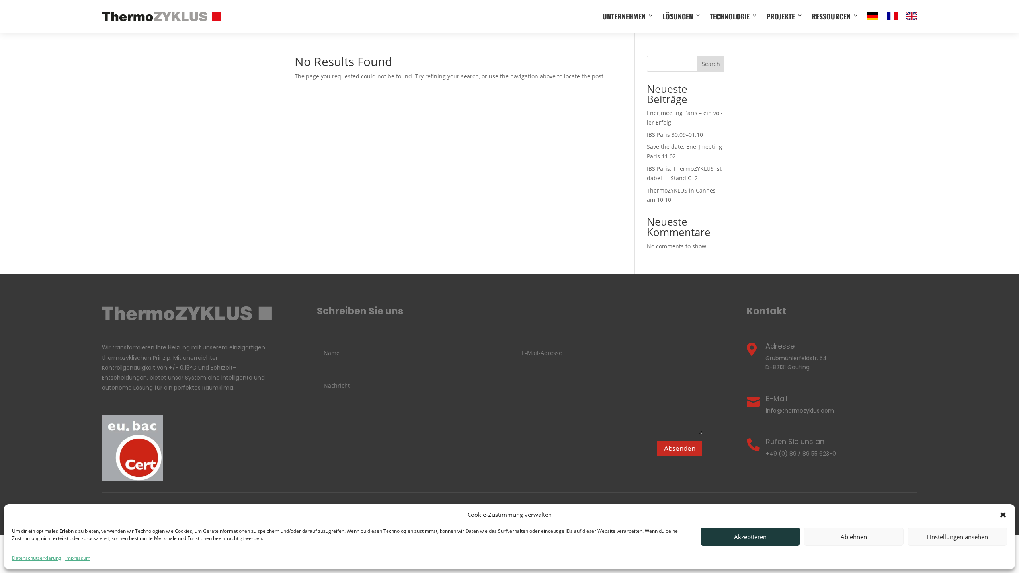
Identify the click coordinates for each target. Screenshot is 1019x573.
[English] (911, 16)
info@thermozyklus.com (800, 411)
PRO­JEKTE (780, 16)
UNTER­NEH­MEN (624, 16)
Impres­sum (77, 558)
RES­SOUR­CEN (831, 16)
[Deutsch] (872, 16)
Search (711, 64)
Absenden (679, 448)
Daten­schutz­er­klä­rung (36, 558)
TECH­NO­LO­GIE (730, 16)
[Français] (892, 16)
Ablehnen (854, 537)
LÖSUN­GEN (677, 16)
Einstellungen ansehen (957, 537)
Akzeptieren (750, 537)
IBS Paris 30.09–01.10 (675, 134)
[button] (1003, 515)
